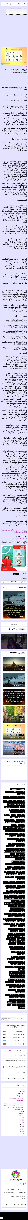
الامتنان (17, 807)
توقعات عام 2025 (21, 898)
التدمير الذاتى (22, 814)
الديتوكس (9, 831)
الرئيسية (25, 66)
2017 (22, 1117)
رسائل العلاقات (10, 913)
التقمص (13, 817)
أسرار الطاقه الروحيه (19, 1109)
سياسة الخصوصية (22, 1198)
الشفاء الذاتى (22, 841)
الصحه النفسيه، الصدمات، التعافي (17, 843)
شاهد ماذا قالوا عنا (22, 1192)
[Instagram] (8, 4)
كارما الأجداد (10, 994)
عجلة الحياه (22, 969)
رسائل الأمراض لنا (21, 913)
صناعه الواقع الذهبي (10, 923)
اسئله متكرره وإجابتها (20, 791)
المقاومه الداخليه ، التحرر (19, 861)
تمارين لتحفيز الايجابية (18, 753)
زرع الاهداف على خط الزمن (18, 918)
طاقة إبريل (14, 926)
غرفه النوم (14, 977)
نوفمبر (21, 1113)
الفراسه (13, 851)
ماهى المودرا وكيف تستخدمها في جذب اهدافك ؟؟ (13, 1103)
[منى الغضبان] (19, 4)
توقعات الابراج (22, 890)
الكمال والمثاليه (21, 856)
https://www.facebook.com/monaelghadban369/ (14, 531)
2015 (22, 1089)
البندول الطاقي (21, 809)
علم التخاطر (22, 977)
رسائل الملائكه (21, 916)
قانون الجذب (22, 989)
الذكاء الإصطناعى (21, 833)
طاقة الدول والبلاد (21, 936)
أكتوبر (21, 1111)
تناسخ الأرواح (22, 888)
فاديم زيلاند (13, 979)
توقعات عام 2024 (10, 895)
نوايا (15, 1005)
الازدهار (23, 804)
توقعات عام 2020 (12, 890)
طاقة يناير (22, 951)
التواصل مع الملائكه (10, 819)
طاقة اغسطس (21, 928)
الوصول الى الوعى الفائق (17, 602)
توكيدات (14, 900)
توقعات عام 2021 (21, 893)
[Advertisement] (14, 31)
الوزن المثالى (22, 866)
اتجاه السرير (15, 789)
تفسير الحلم (22, 879)
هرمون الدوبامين (20, 1100)
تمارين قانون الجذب (11, 885)
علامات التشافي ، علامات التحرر (18, 972)
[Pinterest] (7, 1204)
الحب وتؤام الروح (11, 822)
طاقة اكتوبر (12, 928)
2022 (22, 1126)
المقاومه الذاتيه (21, 864)
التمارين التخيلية (21, 819)
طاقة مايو (14, 949)
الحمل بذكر (22, 824)
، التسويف (22, 789)
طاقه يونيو (22, 966)
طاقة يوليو (15, 951)
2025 (22, 1131)
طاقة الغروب (22, 941)
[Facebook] (5, 4)
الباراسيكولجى (9, 807)
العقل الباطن (22, 848)
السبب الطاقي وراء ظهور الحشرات (16, 1098)
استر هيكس (9, 791)
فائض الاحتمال (22, 979)
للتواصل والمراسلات (10, 1189)
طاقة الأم (23, 931)
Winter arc (22, 1007)
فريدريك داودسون (21, 982)
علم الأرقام (22, 974)
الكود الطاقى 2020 (11, 856)
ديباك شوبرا (14, 911)
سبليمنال (7, 918)
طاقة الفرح (13, 941)
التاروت (23, 812)
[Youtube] (10, 4)
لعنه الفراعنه (14, 999)
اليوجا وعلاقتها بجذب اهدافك (16, 737)
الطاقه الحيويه (12, 846)
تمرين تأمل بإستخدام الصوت (16, 669)
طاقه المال (22, 964)
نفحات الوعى (22, 1005)
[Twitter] (14, 1204)
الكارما (13, 854)
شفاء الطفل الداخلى (11, 921)
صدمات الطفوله (21, 923)
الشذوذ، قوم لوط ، (13, 838)
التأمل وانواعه (20, 66)
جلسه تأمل (14, 908)
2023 (22, 1128)
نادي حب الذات (12, 1002)
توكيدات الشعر (21, 903)
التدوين (14, 814)
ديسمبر (21, 1115)
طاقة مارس (22, 949)
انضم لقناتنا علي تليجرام (21, 1196)
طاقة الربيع (11, 936)
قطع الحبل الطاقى (21, 992)
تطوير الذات (11, 876)
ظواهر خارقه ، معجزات (12, 966)
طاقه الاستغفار (21, 959)
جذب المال (22, 908)
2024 (22, 1129)
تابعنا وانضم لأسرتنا (22, 1189)
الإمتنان (23, 807)
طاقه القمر (12, 961)
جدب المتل (22, 906)
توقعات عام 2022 (10, 893)
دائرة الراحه (22, 911)
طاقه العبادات (22, 961)
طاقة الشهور (22, 939)
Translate (6, 1020)
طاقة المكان (22, 944)
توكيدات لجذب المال (11, 903)
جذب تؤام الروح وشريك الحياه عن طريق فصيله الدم (13, 1105)
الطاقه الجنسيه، (21, 846)
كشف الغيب (22, 999)
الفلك (7, 851)
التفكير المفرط (21, 817)
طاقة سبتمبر (22, 946)
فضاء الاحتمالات (10, 982)
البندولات (13, 809)
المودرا (13, 864)
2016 (22, 1091)
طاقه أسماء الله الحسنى (19, 956)
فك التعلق (22, 984)
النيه (8, 864)
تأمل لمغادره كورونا (10, 871)
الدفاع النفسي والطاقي (20, 831)
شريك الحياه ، (22, 921)
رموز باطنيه (12, 916)
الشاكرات (23, 838)
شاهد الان (5, 646)
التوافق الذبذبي (21, 822)
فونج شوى (22, 987)
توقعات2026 (22, 900)
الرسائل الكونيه (10, 833)
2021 (22, 1124)
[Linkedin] (10, 1204)
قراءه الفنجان (13, 989)
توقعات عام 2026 (10, 898)
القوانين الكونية (21, 854)
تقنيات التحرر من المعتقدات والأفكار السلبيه (14, 881)
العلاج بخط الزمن (12, 848)
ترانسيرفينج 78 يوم (12, 874)
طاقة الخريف (13, 933)
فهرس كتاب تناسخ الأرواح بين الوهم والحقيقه (17, 538)
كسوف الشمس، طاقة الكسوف (18, 997)
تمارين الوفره (22, 885)
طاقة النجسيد (13, 944)
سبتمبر (21, 1096)
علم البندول (14, 974)
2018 (22, 1119)
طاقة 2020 (22, 926)
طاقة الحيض (22, 933)
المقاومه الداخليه (21, 859)
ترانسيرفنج (22, 874)
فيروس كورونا (14, 987)
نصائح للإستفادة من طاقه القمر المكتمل (15, 1107)
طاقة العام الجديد (12, 939)
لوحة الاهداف (22, 1002)
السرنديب (14, 836)
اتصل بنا (12, 1196)
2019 (22, 1120)
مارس (21, 1093)
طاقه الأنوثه (12, 959)
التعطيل (8, 814)
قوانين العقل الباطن (20, 994)
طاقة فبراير (13, 946)
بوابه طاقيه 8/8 (21, 871)
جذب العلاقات (14, 906)
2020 (22, 1122)
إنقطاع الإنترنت (12, 866)
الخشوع (15, 824)
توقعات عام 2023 (21, 895)
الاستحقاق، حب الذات (14, 804)
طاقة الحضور (15, 931)
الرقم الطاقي (22, 836)
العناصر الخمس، (21, 851)
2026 (22, 1133)
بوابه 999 (9, 869)
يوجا (10, 1005)
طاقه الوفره (14, 964)
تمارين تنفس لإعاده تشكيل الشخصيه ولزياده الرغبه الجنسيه (14, 719)
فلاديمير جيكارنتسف (13, 984)
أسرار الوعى (22, 794)
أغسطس (21, 1095)
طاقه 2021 (22, 954)
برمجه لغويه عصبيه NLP (19, 869)
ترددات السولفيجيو (21, 876)
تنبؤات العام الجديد (12, 888)
